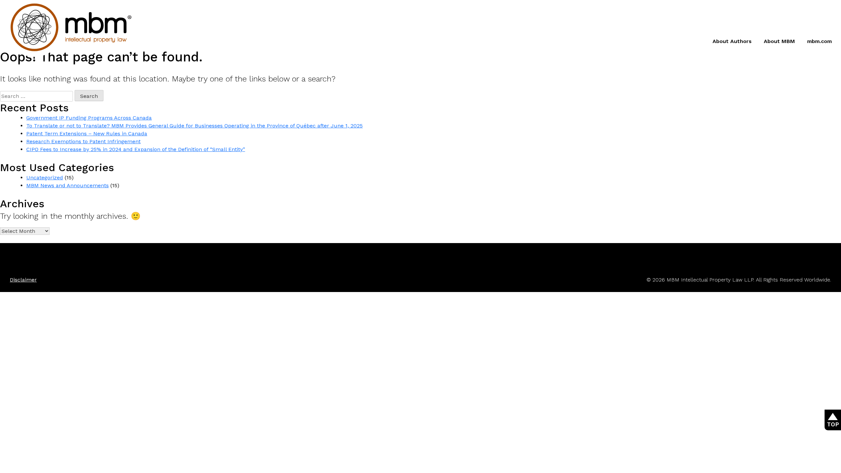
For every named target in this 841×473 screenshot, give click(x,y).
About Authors (732, 41)
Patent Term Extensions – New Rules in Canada (86, 133)
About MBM (779, 41)
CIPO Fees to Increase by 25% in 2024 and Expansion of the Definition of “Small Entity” (135, 149)
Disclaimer (23, 280)
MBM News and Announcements (67, 185)
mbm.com (819, 41)
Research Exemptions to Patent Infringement (83, 141)
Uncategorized (44, 177)
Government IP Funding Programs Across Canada (89, 118)
